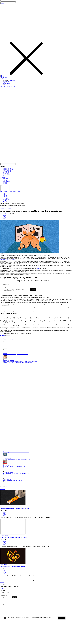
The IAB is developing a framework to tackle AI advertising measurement (14, 508)
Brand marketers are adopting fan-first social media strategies (14, 466)
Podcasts (8, 86)
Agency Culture (5, 451)
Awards (14, 86)
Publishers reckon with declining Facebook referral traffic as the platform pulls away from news (20, 361)
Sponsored (5, 353)
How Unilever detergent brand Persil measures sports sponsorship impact (16, 473)
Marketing (4, 194)
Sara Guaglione (4, 213)
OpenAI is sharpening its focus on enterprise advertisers (10, 191)
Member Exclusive (3, 564)
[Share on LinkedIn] (0, 335)
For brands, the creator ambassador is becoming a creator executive (13, 537)
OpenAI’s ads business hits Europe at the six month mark (13, 480)
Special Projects (5, 180)
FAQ (4, 82)
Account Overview (6, 83)
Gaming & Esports (6, 173)
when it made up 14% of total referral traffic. (8, 259)
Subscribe (2, 77)
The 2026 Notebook (6, 346)
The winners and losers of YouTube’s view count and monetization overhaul (16, 459)
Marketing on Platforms (7, 170)
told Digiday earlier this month (40, 310)
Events (11, 86)
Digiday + (4, 86)
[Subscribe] (2, 76)
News (1, 86)
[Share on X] (3, 335)
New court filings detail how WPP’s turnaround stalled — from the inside (16, 452)
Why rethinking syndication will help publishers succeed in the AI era (15, 354)
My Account (2, 178)
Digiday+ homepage (6, 81)
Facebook (38, 268)
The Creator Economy (7, 458)
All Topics (5, 175)
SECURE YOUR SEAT (4, 207)
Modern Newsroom (6, 174)
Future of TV (5, 196)
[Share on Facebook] (2, 335)
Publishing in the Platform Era (5, 208)
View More (2, 489)
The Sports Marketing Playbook (8, 472)
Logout (4, 84)
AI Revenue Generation (4, 506)
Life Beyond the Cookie (7, 171)
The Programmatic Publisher (8, 168)
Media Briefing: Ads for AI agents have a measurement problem (12, 566)
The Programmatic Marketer (8, 169)
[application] (36, 618)
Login (6, 77)
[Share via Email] (4, 335)
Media (4, 193)
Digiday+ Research (6, 181)
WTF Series (5, 182)
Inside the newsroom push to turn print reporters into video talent (14, 340)
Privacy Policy (5, 615)
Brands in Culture (6, 172)
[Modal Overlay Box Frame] (36, 285)
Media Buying (5, 195)
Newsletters (5, 183)
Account (2, 588)
